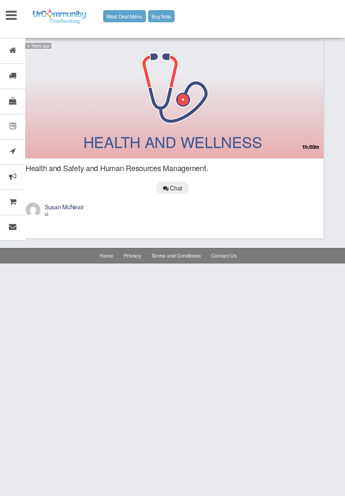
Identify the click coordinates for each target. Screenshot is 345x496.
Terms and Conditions (176, 255)
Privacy (132, 255)
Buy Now (161, 16)
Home (107, 255)
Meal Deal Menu (124, 16)
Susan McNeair (64, 207)
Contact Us (224, 255)
